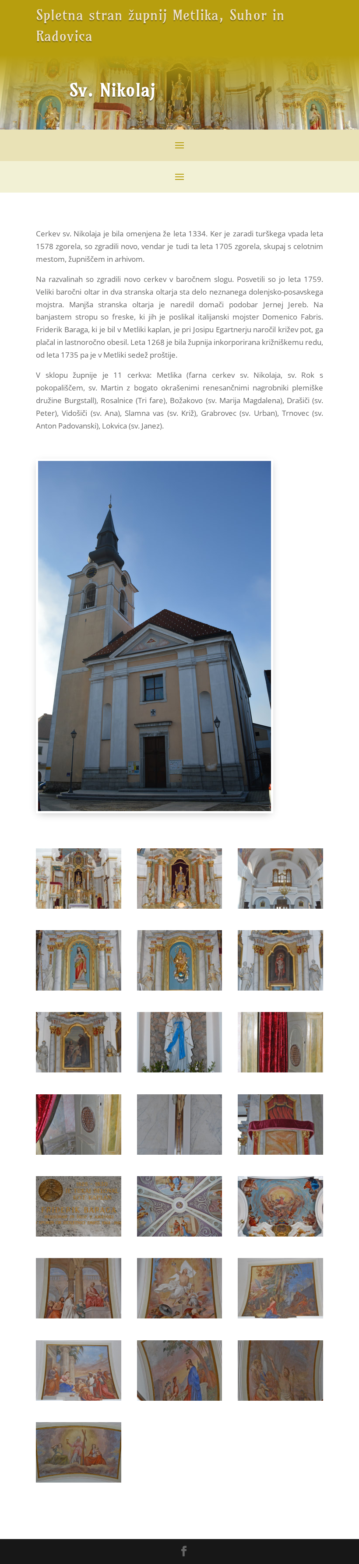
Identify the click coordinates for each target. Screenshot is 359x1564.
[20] (179, 1398)
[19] (78, 1398)
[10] (78, 1152)
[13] (78, 1234)
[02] (179, 906)
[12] (280, 1152)
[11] (179, 1152)
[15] (280, 1234)
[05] (179, 988)
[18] (280, 1316)
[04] (78, 988)
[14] (179, 1234)
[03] (280, 906)
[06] (280, 988)
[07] (78, 1070)
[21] (280, 1398)
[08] (179, 1070)
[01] (78, 906)
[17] (179, 1316)
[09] (280, 1070)
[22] (78, 1480)
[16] (78, 1316)
